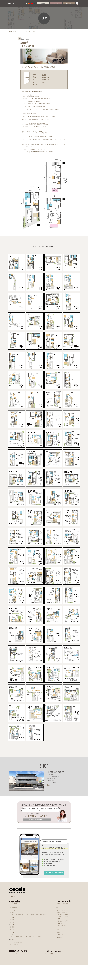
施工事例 (59, 932)
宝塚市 (12, 924)
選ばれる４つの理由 (63, 914)
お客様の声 (60, 934)
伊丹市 (12, 922)
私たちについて (14, 944)
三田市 (12, 927)
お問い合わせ (69, 3)
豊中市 (35, 936)
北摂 (11, 934)
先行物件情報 (13, 907)
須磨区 (24, 914)
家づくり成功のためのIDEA (65, 920)
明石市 (12, 929)
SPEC (58, 929)
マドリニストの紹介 (63, 916)
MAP (49, 785)
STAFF (60, 918)
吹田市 (30, 936)
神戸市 (12, 912)
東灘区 (45, 914)
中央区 (37, 914)
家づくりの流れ (62, 925)
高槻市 (17, 936)
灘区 (41, 914)
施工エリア (61, 923)
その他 (12, 939)
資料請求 (43, 3)
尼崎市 (12, 920)
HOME (13, 897)
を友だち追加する (54, 872)
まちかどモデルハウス (62, 910)
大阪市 (12, 932)
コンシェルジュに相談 (16, 942)
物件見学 (56, 3)
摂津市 (39, 936)
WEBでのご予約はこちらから (37, 819)
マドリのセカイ (62, 921)
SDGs (59, 927)
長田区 (28, 914)
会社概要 (59, 937)
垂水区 (19, 914)
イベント (59, 907)
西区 (16, 914)
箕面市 (22, 936)
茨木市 (13, 936)
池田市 (26, 936)
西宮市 (12, 919)
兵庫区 (33, 914)
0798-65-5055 (38, 816)
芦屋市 (12, 917)
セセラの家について (62, 912)
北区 (12, 914)
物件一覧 (12, 910)
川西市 (12, 926)
